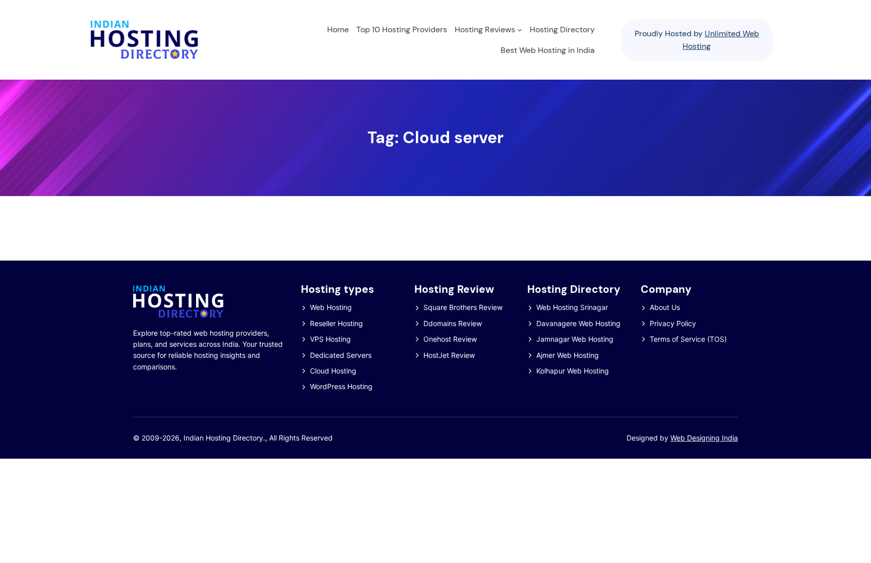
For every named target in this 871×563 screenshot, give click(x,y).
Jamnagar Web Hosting (574, 339)
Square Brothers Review (463, 307)
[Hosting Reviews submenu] (519, 29)
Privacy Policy (673, 323)
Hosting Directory (573, 289)
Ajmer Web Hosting (567, 355)
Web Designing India (704, 437)
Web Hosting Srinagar (572, 307)
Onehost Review (450, 339)
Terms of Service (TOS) (688, 339)
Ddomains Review (452, 323)
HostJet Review (449, 355)
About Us (665, 307)
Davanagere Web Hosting (578, 323)
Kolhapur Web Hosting (572, 370)
